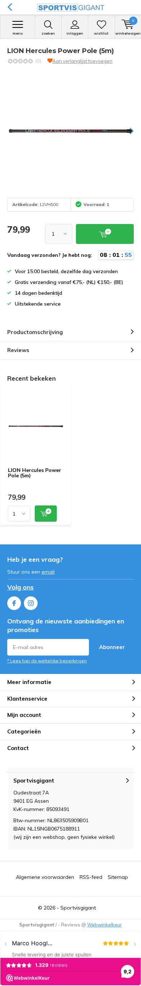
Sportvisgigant (78, 907)
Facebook (14, 603)
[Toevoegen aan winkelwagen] (46, 513)
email (48, 572)
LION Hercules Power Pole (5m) (34, 473)
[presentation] (126, 131)
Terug (9, 7)
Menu (18, 33)
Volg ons (20, 587)
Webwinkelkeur (104, 925)
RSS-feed (91, 877)
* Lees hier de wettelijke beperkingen (47, 660)
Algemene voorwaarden (45, 877)
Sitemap (118, 877)
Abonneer (112, 647)
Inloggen (75, 33)
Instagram (31, 603)
